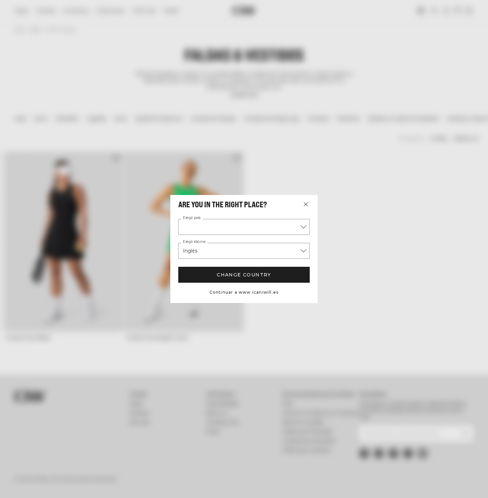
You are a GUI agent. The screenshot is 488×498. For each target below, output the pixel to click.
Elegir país (192, 218)
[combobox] (244, 227)
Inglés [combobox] (190, 251)
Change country (244, 275)
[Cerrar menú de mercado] (306, 204)
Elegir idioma (194, 242)
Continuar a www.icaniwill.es (244, 292)
